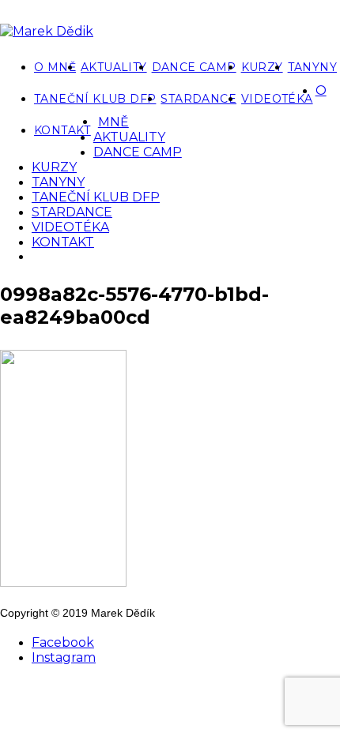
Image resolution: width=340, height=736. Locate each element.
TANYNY (312, 67)
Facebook (63, 642)
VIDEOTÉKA (277, 99)
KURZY (262, 67)
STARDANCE (198, 99)
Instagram (64, 657)
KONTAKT (62, 130)
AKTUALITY (114, 67)
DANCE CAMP (194, 67)
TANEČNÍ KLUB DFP (95, 99)
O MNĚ (55, 67)
